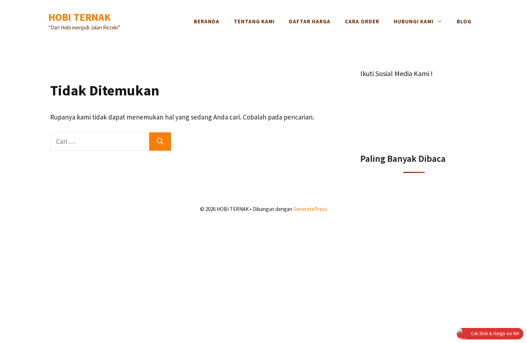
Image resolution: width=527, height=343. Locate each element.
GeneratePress (310, 209)
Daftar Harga (310, 21)
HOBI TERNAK (79, 17)
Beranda (206, 21)
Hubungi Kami (413, 21)
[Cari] (160, 141)
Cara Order (362, 21)
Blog (464, 21)
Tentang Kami (254, 21)
